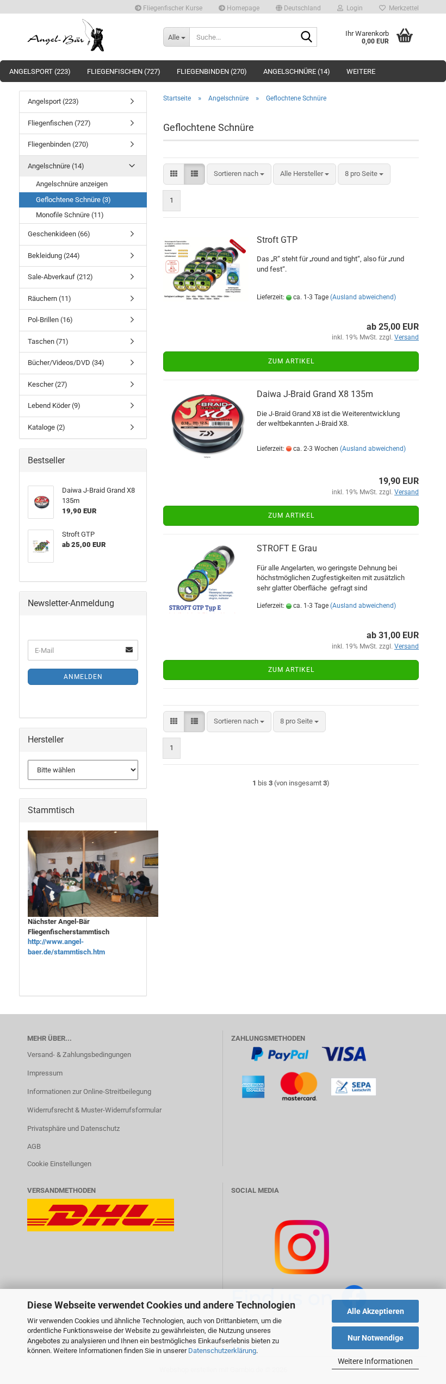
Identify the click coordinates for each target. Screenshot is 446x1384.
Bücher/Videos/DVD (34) (66, 362)
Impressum (45, 1073)
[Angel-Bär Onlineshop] (87, 35)
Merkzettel (402, 8)
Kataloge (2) (46, 427)
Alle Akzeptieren (375, 1311)
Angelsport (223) (40, 71)
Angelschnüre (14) (296, 71)
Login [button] (353, 8)
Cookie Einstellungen (59, 1164)
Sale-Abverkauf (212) (60, 277)
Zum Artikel (291, 361)
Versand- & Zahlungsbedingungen (79, 1054)
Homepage (242, 8)
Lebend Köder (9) (54, 405)
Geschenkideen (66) (59, 234)
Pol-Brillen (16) (50, 320)
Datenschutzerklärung (222, 1351)
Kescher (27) (47, 384)
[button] (298, 7)
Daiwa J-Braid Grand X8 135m (315, 394)
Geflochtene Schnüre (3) (73, 200)
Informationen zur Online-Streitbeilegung (89, 1091)
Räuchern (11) (49, 298)
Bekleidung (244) (54, 255)
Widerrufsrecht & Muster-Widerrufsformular (94, 1110)
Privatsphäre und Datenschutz (73, 1128)
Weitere (360, 71)
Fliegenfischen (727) (123, 71)
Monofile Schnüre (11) (70, 215)
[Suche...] (306, 37)
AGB (34, 1146)
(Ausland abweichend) (363, 297)
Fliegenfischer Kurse (171, 8)
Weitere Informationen (375, 1361)
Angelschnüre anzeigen (72, 184)
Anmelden (83, 677)
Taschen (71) (48, 341)
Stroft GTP (277, 240)
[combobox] (239, 174)
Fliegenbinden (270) (212, 71)
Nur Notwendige (376, 1337)
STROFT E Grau (287, 548)
